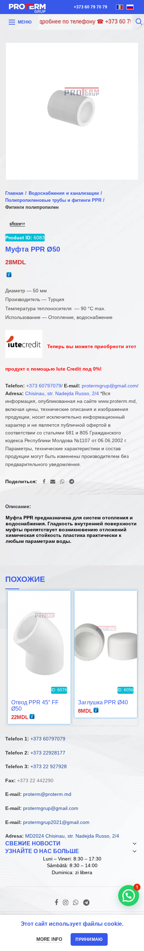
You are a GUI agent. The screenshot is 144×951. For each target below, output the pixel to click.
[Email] (53, 481)
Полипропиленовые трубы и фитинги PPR (53, 200)
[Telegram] (72, 481)
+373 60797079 (43, 385)
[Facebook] (44, 481)
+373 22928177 (47, 753)
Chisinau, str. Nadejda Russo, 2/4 (62, 393)
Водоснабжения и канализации (64, 193)
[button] (128, 895)
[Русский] (130, 7)
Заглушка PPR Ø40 (103, 702)
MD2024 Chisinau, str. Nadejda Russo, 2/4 (72, 836)
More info (49, 939)
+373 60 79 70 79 (90, 7)
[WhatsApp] (62, 481)
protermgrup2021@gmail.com (56, 822)
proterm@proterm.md (47, 794)
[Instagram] (65, 902)
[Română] (119, 7)
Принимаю (88, 939)
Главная (14, 193)
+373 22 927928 (48, 766)
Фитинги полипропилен (32, 207)
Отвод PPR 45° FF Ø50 (35, 705)
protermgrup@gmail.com (109, 385)
